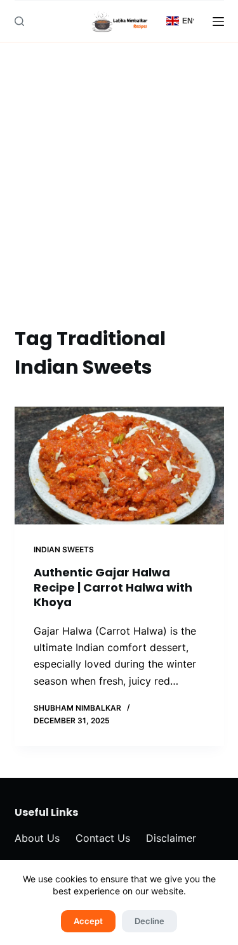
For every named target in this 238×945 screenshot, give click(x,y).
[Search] (19, 21)
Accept (88, 921)
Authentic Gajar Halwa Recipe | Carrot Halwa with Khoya (113, 587)
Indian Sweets (64, 549)
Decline (149, 921)
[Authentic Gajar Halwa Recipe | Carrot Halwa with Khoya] (119, 465)
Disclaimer (171, 838)
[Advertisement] (119, 199)
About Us (37, 838)
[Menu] (218, 21)
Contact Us (103, 838)
